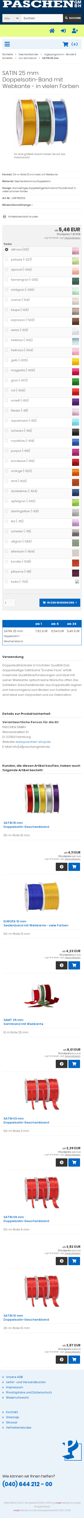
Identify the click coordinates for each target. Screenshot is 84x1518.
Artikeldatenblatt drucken (23, 216)
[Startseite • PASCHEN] (42, 4)
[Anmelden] (64, 30)
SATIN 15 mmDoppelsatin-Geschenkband (26, 825)
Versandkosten (72, 237)
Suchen (72, 18)
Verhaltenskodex (18, 1428)
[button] (11, 18)
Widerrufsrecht (17, 1398)
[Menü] (8, 44)
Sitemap (12, 1417)
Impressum (14, 1387)
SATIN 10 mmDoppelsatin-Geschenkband (26, 1317)
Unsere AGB (14, 1377)
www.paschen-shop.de (33, 742)
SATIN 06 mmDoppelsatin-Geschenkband (26, 1219)
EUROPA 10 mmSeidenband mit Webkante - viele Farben (36, 923)
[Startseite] (52, 30)
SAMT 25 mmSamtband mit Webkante (23, 1022)
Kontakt (12, 1412)
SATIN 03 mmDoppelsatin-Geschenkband (26, 1120)
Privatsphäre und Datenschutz (29, 1392)
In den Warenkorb (60, 602)
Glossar (12, 1422)
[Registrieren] (75, 30)
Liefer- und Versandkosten (26, 1382)
